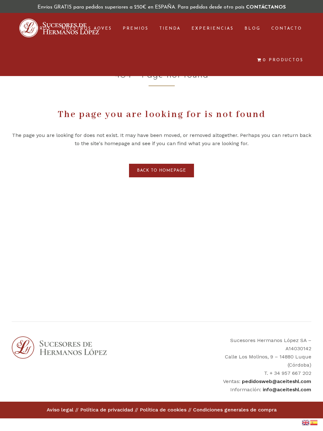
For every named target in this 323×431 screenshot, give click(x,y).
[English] (306, 422)
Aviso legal (60, 410)
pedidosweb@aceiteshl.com (276, 381)
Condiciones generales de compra (235, 410)
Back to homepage (161, 170)
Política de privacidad (106, 410)
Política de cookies (163, 410)
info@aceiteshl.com (287, 390)
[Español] (314, 422)
